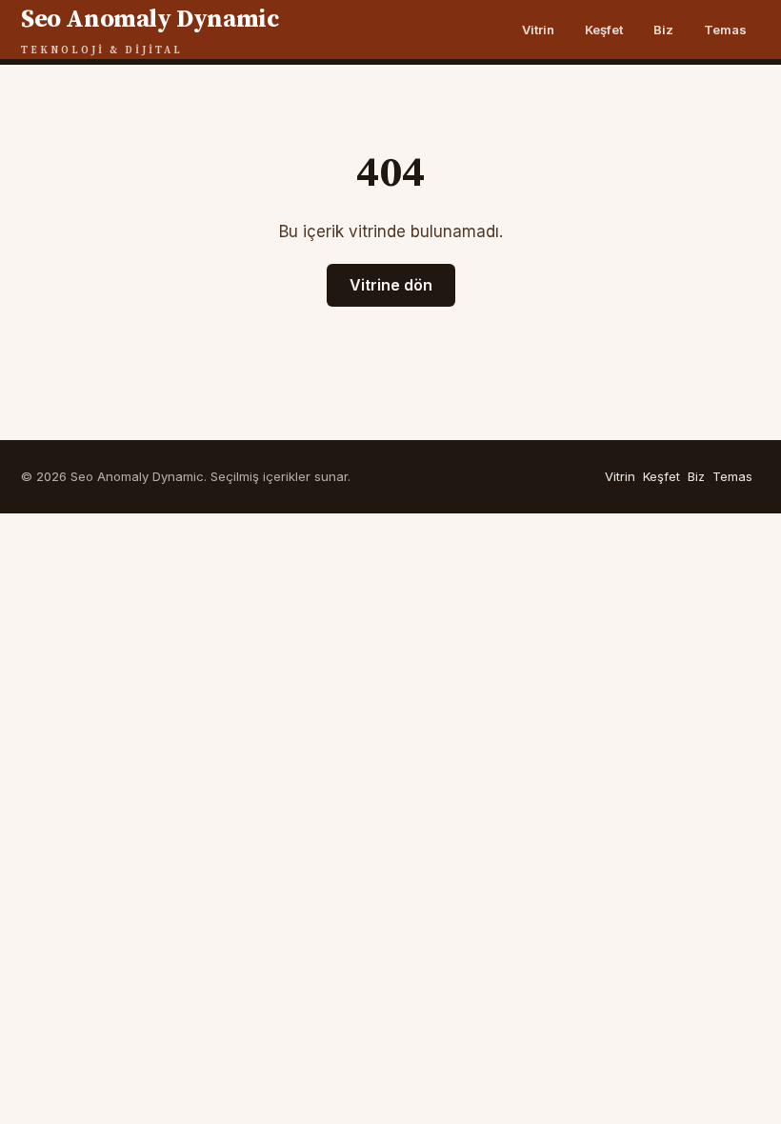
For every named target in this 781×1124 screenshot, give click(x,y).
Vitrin (538, 29)
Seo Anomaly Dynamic (149, 30)
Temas (725, 29)
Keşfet (604, 29)
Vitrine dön (391, 284)
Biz (663, 29)
